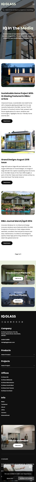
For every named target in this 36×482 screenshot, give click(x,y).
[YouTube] (11, 322)
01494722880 (5, 339)
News (3, 401)
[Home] (8, 5)
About (3, 407)
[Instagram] (8, 322)
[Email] (2, 322)
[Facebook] (19, 322)
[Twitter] (22, 322)
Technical (4, 404)
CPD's (3, 410)
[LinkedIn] (5, 322)
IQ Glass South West (7, 385)
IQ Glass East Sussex (7, 388)
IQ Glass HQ (4, 377)
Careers (3, 412)
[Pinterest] (14, 322)
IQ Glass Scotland (6, 391)
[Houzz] (16, 322)
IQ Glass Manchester (7, 382)
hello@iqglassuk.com (8, 342)
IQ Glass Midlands (6, 380)
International (5, 415)
